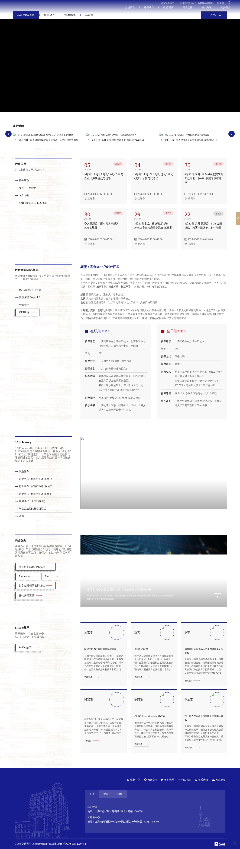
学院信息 (186, 779)
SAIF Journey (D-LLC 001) (33, 203)
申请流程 (24, 304)
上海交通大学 (167, 2)
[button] (175, 100)
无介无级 (24, 195)
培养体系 (70, 15)
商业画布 (24, 471)
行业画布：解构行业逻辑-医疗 (35, 486)
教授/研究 (168, 7)
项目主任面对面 (27, 188)
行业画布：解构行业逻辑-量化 (35, 479)
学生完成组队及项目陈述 (32, 509)
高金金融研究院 (205, 2)
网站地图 (220, 779)
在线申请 (215, 15)
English (220, 2)
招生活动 (24, 180)
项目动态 (49, 15)
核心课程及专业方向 (30, 290)
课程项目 (149, 7)
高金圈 (89, 15)
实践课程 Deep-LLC (29, 297)
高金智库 (188, 7)
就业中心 (135, 779)
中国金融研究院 (186, 2)
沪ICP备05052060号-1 (74, 843)
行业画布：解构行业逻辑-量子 (35, 494)
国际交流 (152, 779)
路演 (21, 516)
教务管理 (169, 779)
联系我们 (203, 779)
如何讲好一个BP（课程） (33, 501)
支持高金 (226, 7)
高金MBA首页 (26, 15)
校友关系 (207, 7)
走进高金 (130, 7)
